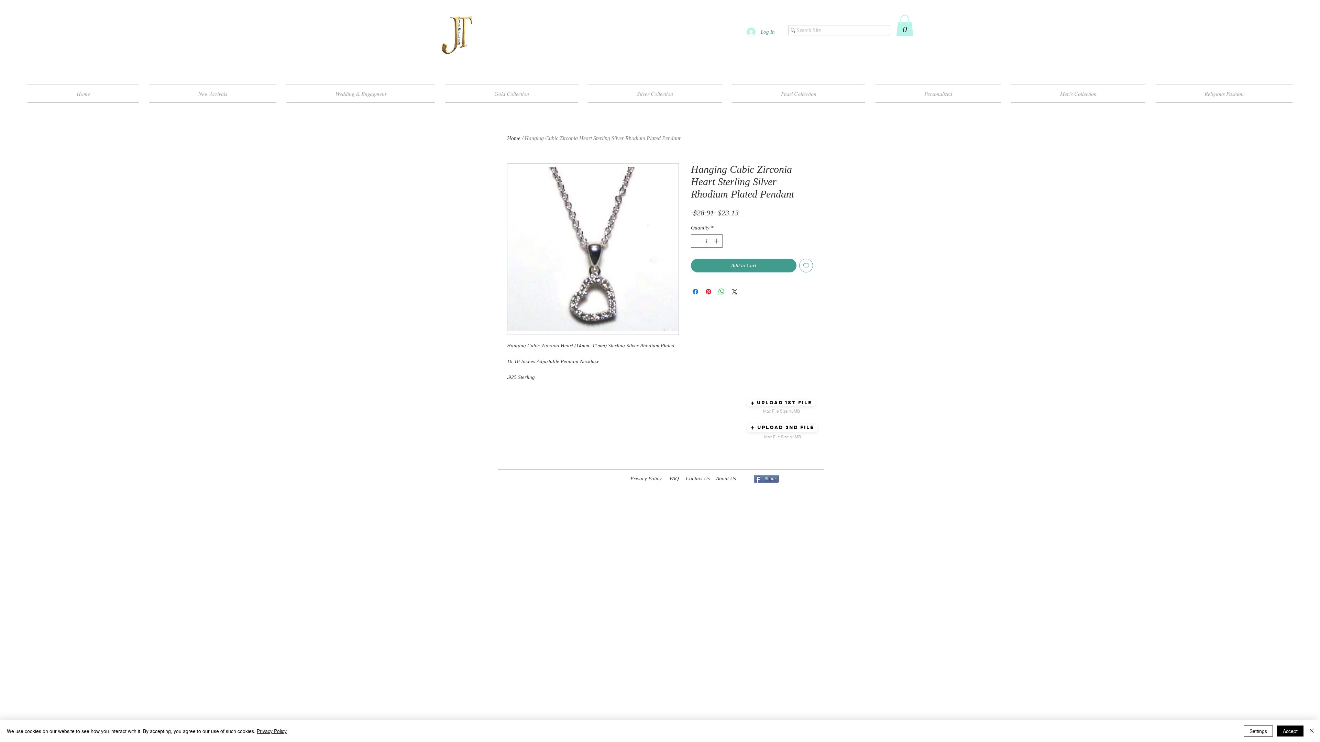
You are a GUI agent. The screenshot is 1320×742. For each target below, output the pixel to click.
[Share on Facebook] (695, 292)
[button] (905, 25)
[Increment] (717, 241)
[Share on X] (734, 292)
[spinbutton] (707, 241)
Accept (1290, 731)
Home (513, 138)
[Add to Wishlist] (806, 266)
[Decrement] (696, 241)
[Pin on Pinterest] (708, 292)
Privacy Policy (272, 731)
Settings (1258, 731)
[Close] (1312, 731)
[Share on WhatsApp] (721, 292)
